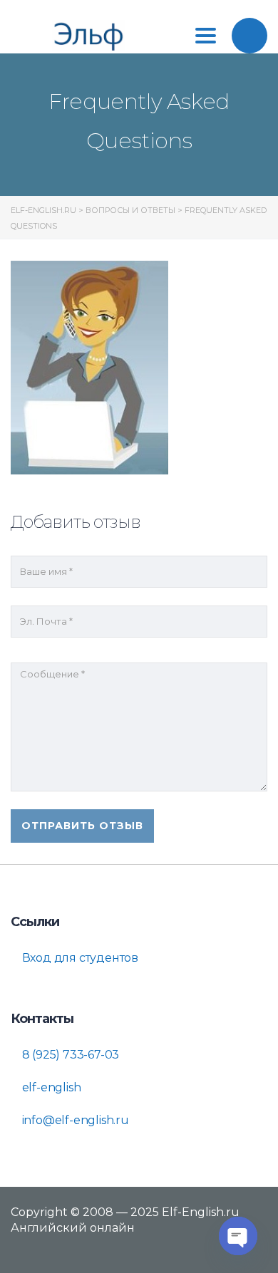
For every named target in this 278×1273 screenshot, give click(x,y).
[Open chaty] (238, 1236)
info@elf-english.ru (74, 1120)
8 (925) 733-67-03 (69, 1054)
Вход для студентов (78, 958)
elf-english (50, 1087)
